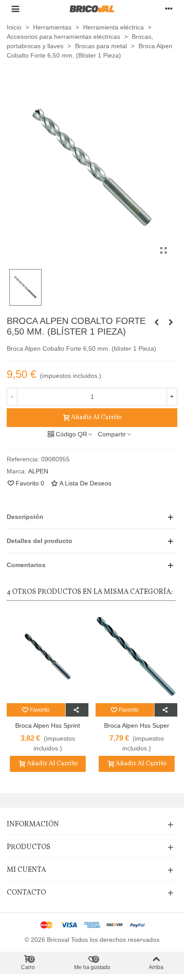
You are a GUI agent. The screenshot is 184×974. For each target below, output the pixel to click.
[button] (92, 517)
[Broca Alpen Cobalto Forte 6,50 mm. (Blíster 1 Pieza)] (163, 250)
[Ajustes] (168, 8)
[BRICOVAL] (92, 8)
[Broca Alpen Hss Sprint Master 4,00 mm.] (47, 656)
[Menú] (15, 8)
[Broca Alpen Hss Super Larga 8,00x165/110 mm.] (136, 656)
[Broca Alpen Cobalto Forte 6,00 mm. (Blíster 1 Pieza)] (156, 322)
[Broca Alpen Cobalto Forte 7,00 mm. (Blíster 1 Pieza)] (170, 322)
